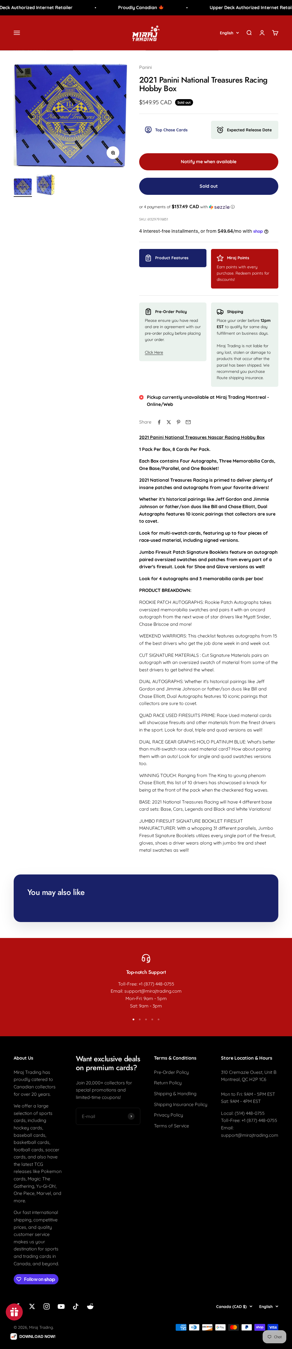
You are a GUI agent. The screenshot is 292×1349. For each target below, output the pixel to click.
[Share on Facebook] (159, 422)
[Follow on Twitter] (32, 1306)
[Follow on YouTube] (61, 1306)
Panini (145, 67)
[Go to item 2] (45, 185)
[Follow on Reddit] (90, 1306)
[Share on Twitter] (169, 422)
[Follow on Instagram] (46, 1306)
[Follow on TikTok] (76, 1306)
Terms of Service (171, 1126)
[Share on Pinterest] (178, 422)
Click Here (154, 352)
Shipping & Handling (175, 1093)
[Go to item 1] (23, 187)
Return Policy (168, 1083)
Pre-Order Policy (171, 1072)
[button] (208, 207)
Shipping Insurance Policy (180, 1104)
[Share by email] (188, 422)
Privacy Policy (168, 1115)
